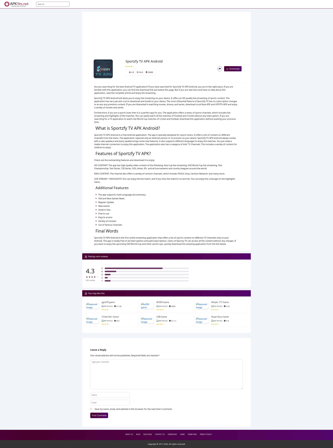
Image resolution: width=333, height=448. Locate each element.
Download (233, 68)
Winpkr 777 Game (220, 302)
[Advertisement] (166, 31)
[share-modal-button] (219, 68)
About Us (129, 434)
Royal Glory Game (220, 316)
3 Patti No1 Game (110, 316)
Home (182, 434)
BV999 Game (162, 302)
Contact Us (160, 434)
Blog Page (147, 434)
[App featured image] (92, 306)
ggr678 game (108, 302)
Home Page (192, 434)
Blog (138, 434)
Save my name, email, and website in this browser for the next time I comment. (133, 409)
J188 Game (161, 316)
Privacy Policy (206, 434)
